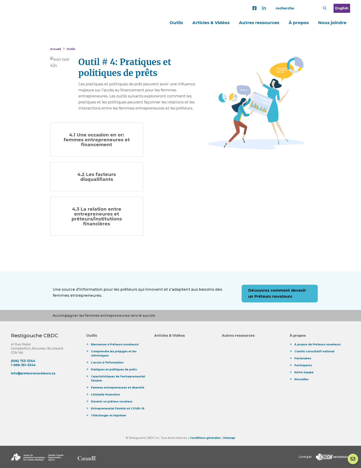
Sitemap (229, 438)
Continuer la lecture (97, 139)
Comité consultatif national (314, 351)
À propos (298, 335)
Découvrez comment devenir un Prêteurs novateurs (277, 293)
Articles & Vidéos (211, 22)
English (341, 8)
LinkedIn (265, 8)
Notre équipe (304, 372)
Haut (352, 442)
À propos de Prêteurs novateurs (317, 344)
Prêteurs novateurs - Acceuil (59, 9)
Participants (303, 365)
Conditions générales (205, 438)
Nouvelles (301, 379)
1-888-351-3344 (23, 365)
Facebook (255, 8)
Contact (353, 459)
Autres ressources (259, 22)
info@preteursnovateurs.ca (33, 373)
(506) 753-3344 (23, 361)
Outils (91, 335)
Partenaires (302, 358)
